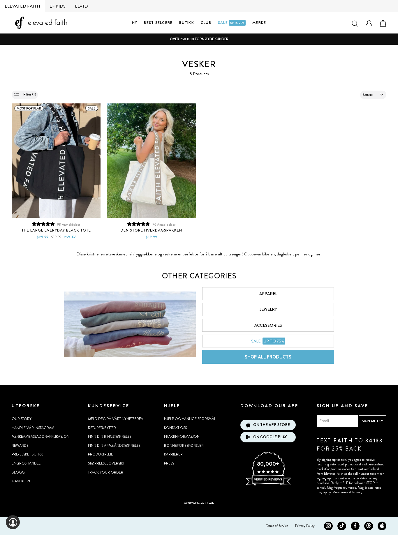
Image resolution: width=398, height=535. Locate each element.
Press (169, 463)
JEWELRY (268, 309)
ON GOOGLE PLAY (270, 437)
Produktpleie (100, 454)
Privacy (357, 492)
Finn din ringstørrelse (109, 436)
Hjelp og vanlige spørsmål (190, 418)
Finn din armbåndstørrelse (114, 445)
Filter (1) (29, 94)
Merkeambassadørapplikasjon (40, 436)
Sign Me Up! (372, 421)
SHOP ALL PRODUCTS (268, 357)
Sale (231, 22)
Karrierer (173, 454)
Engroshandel (26, 463)
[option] (199, 39)
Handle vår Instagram (33, 427)
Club (206, 22)
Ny (135, 22)
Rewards (20, 445)
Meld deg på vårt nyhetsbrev (115, 418)
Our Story (21, 418)
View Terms (340, 492)
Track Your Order (105, 472)
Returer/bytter (102, 427)
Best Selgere (158, 22)
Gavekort (21, 481)
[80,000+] (268, 484)
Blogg (18, 472)
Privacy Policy (305, 525)
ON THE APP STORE (271, 425)
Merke (259, 22)
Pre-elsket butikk (27, 454)
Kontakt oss (175, 427)
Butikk (186, 22)
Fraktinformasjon (182, 436)
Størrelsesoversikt (106, 463)
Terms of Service (277, 525)
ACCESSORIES (268, 325)
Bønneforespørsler (184, 445)
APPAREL (268, 293)
